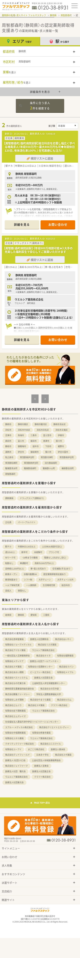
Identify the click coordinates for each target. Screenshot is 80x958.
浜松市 (8, 429)
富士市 (21, 440)
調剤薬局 (9, 498)
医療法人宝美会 (41, 765)
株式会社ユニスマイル (50, 743)
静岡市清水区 (59, 424)
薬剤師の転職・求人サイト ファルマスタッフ (24, 15)
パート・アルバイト (26, 522)
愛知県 (34, 615)
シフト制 (28, 579)
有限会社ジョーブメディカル (18, 644)
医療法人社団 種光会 (15, 771)
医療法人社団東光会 (14, 782)
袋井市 (36, 446)
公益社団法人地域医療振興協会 (46, 760)
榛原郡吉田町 (68, 468)
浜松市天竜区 (61, 429)
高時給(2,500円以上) (14, 568)
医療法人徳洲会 (58, 749)
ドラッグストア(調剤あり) (32, 498)
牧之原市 (9, 457)
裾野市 (61, 446)
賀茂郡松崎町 (11, 463)
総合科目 (66, 585)
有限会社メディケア (14, 661)
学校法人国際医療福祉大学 (48, 694)
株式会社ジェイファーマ (16, 765)
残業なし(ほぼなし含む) (55, 557)
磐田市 (34, 440)
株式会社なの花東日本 (15, 683)
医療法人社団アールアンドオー (44, 661)
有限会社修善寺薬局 (41, 732)
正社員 (8, 522)
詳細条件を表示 (40, 92)
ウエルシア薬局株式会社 (43, 650)
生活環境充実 (49, 585)
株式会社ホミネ (43, 655)
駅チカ (8, 546)
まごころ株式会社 (36, 749)
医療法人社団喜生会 (43, 677)
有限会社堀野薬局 (65, 655)
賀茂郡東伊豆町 (27, 457)
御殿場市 (22, 446)
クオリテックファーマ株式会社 (19, 743)
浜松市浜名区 (43, 429)
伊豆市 (21, 452)
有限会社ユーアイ (13, 749)
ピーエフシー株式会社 (40, 672)
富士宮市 (47, 435)
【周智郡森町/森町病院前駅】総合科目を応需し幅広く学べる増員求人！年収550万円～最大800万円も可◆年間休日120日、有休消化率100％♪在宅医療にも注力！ (39, 147)
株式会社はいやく (63, 639)
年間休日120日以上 (27, 546)
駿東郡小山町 (49, 468)
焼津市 (46, 440)
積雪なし (22, 590)
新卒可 (24, 552)
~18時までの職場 (30, 557)
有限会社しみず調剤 (14, 699)
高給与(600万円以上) (44, 563)
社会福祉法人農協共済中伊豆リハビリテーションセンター (31, 721)
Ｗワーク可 (10, 557)
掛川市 (59, 440)
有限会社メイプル (65, 672)
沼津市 (8, 435)
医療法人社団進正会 (41, 771)
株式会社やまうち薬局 (40, 699)
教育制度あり (11, 579)
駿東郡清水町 (11, 468)
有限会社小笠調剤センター (40, 666)
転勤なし (9, 563)
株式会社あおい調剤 (14, 672)
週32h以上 (10, 552)
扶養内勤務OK (30, 574)
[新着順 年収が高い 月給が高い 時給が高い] (67, 126)
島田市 (8, 440)
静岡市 (8, 424)
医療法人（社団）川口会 (15, 760)
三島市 (34, 435)
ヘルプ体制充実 (12, 585)
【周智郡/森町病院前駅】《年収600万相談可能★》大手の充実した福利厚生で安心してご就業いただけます (38, 250)
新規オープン (11, 574)
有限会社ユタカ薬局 (14, 738)
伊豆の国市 (63, 452)
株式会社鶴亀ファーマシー (17, 694)
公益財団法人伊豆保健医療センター (48, 683)
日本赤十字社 (42, 754)
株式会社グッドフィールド (17, 754)
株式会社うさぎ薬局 (47, 644)
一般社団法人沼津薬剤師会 (17, 655)
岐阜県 (8, 615)
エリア (22, 41)
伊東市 (61, 435)
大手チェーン (45, 579)
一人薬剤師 (31, 585)
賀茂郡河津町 (47, 457)
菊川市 (48, 452)
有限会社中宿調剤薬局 (15, 732)
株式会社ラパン (66, 666)
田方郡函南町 (51, 463)
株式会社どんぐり (13, 705)
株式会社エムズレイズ (15, 716)
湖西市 (8, 452)
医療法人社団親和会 (39, 639)
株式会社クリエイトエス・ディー (54, 727)
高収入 (8, 590)
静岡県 (53, 15)
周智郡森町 (66, 15)
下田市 (48, 446)
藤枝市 (8, 446)
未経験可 (38, 552)
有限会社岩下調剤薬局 (15, 710)
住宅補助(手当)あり (61, 568)
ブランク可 (54, 552)
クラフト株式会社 (59, 705)
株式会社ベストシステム (16, 677)
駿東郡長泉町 (30, 468)
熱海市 (21, 435)
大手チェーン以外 (65, 579)
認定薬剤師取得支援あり (54, 574)
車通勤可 (24, 563)
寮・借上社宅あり (38, 568)
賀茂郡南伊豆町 (67, 457)
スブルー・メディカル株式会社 (19, 727)
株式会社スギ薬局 (13, 666)
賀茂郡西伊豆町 (31, 463)
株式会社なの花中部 (49, 688)
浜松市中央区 (24, 429)
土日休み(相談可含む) (52, 546)
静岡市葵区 (23, 424)
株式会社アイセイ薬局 (15, 650)
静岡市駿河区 (41, 424)
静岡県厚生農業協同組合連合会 (19, 688)
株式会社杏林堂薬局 (14, 639)
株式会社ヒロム (64, 699)
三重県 (46, 615)
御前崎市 (35, 452)
